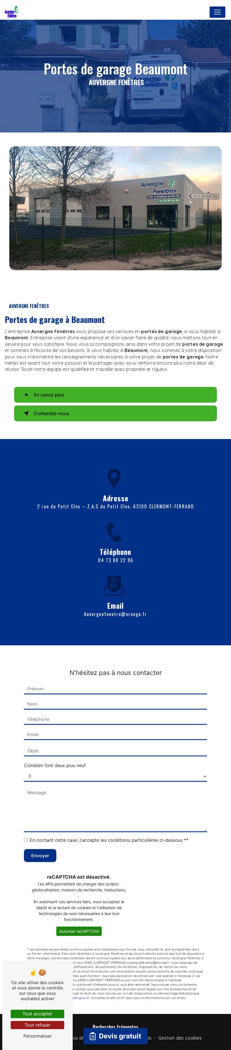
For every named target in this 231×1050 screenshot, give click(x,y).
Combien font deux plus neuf (55, 765)
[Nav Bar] (217, 12)
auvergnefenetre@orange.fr (115, 614)
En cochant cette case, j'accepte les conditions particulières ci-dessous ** (109, 840)
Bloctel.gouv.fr (78, 998)
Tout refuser (37, 1025)
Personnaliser (37, 1036)
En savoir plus (49, 395)
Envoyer (40, 855)
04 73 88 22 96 (115, 560)
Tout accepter (37, 1013)
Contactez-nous (51, 413)
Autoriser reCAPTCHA (79, 931)
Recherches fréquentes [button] (115, 1026)
